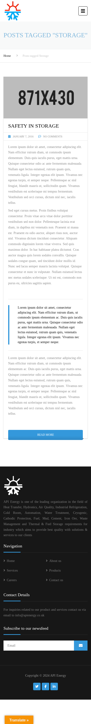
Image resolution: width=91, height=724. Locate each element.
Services (12, 570)
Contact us (56, 580)
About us (55, 561)
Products (55, 570)
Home (7, 55)
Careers (12, 580)
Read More (45, 434)
